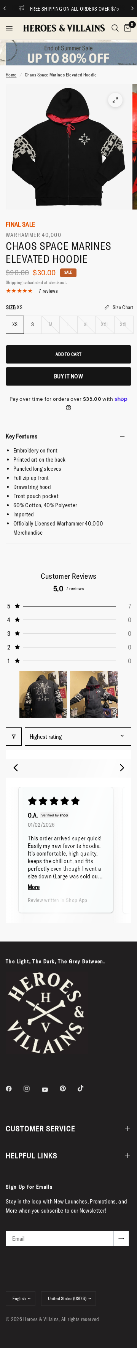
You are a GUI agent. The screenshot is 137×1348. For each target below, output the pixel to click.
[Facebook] (14, 1088)
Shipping (14, 282)
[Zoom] (115, 100)
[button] (68, 606)
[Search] (115, 28)
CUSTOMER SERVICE (40, 1128)
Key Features (21, 436)
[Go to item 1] (43, 694)
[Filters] (14, 736)
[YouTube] (50, 1089)
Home (11, 75)
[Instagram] (32, 1088)
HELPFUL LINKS (31, 1155)
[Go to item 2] (94, 694)
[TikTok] (86, 1088)
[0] (126, 28)
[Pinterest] (68, 1088)
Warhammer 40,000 (33, 235)
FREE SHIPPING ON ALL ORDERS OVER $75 (66, 9)
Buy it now (68, 376)
